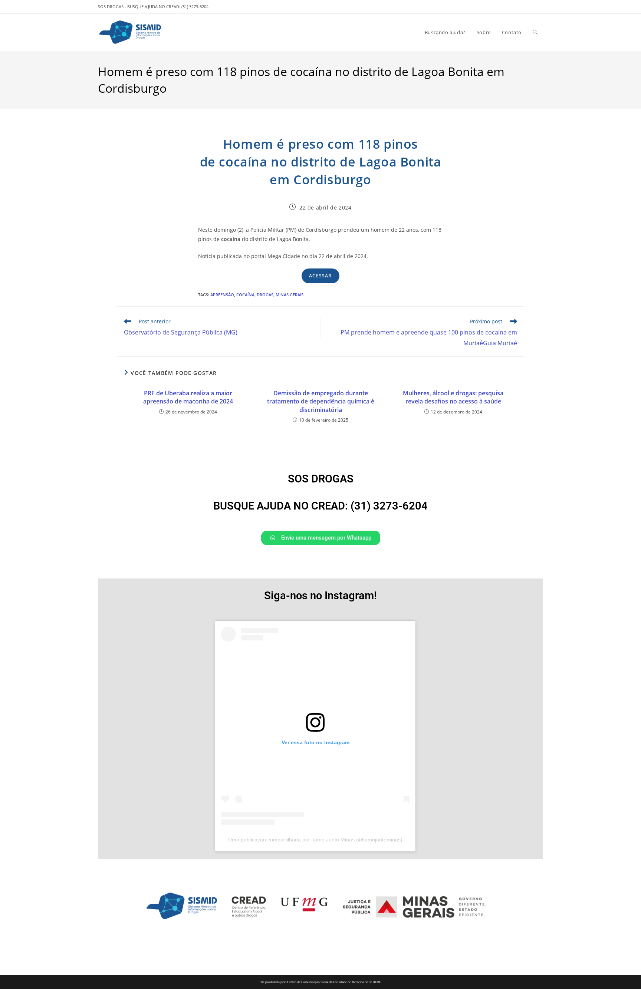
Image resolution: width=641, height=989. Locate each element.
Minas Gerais (289, 294)
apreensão (222, 294)
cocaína (245, 294)
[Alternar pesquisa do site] (535, 32)
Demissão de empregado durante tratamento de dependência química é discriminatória (320, 401)
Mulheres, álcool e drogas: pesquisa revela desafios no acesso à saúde (453, 397)
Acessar (320, 276)
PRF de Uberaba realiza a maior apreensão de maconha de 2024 (188, 397)
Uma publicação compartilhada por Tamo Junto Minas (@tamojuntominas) (315, 840)
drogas (265, 294)
